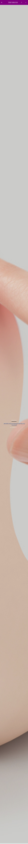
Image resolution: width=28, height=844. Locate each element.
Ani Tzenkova (13, 427)
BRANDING (14, 420)
